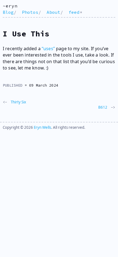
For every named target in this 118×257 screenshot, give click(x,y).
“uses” (48, 48)
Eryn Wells (42, 127)
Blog (8, 12)
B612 (102, 107)
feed (74, 12)
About (53, 12)
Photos (30, 12)
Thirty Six (18, 102)
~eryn (10, 6)
